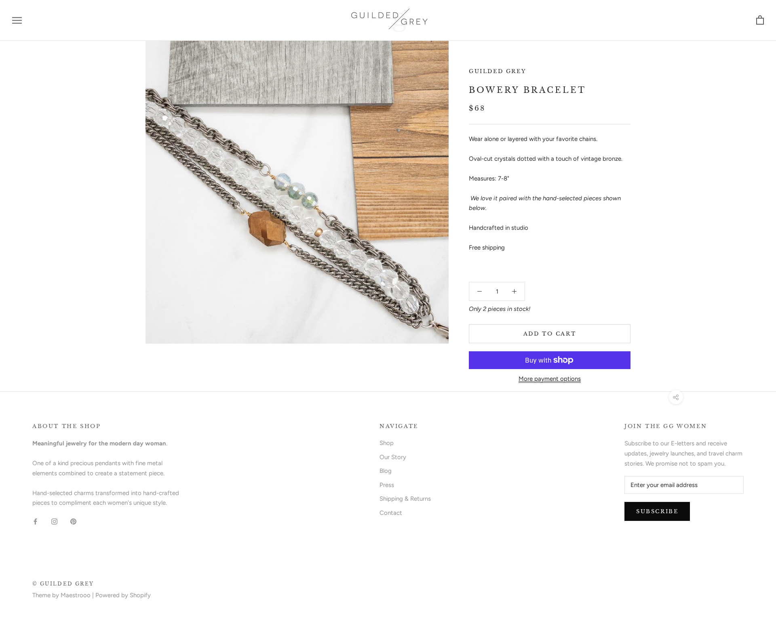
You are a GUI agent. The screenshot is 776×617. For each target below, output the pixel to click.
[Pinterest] (73, 521)
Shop (387, 443)
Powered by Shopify (123, 595)
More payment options (550, 378)
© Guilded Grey (63, 584)
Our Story (393, 457)
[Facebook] (35, 521)
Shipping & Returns (405, 498)
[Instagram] (54, 521)
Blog (386, 470)
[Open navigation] (17, 20)
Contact (391, 512)
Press (387, 485)
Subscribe (657, 511)
